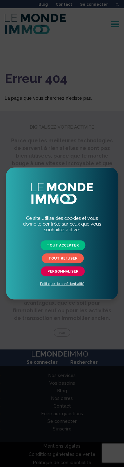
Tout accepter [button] (63, 245)
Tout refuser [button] (63, 258)
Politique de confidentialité (62, 284)
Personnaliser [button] (63, 271)
